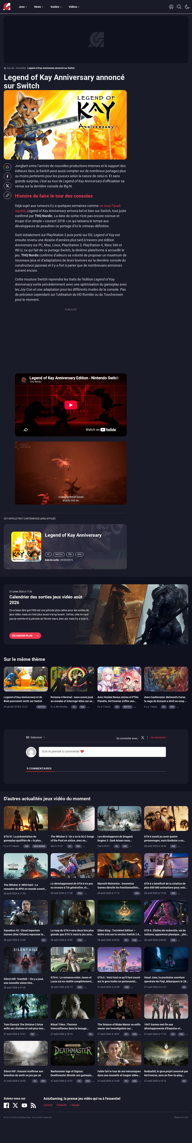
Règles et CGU (181, 1117)
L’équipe (75, 1105)
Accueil (10, 68)
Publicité (62, 1105)
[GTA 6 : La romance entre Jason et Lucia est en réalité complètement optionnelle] (73, 959)
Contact (48, 1105)
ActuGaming (6, 7)
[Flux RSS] (33, 1105)
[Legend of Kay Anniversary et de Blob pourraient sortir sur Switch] (26, 679)
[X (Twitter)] (15, 1105)
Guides (55, 6)
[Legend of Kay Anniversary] (26, 546)
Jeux (22, 6)
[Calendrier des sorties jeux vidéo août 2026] (96, 614)
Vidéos (73, 6)
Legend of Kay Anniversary (73, 535)
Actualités (21, 68)
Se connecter (158, 737)
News (37, 6)
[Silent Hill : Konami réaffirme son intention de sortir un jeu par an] (26, 1053)
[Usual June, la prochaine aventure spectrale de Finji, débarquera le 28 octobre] (166, 959)
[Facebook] (6, 1105)
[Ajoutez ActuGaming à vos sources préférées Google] (7, 167)
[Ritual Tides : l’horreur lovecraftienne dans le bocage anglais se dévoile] (73, 1006)
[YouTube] (24, 1105)
